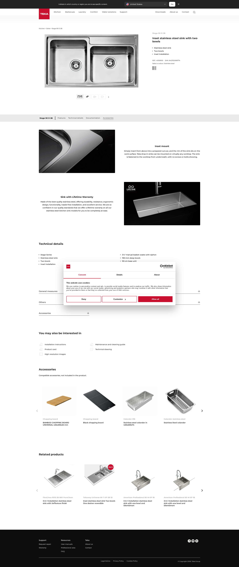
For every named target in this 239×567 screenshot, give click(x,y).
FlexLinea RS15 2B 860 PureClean (58, 497)
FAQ (63, 551)
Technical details (75, 118)
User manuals (67, 544)
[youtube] (193, 540)
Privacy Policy (118, 561)
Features (61, 118)
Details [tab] (120, 275)
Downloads (160, 12)
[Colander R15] (139, 401)
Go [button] (172, 4)
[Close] (178, 4)
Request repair (45, 544)
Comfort (94, 12)
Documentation (93, 118)
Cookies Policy (132, 561)
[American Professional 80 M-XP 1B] (139, 479)
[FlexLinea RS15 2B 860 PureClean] (59, 479)
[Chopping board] (59, 401)
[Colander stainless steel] (180, 401)
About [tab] (157, 275)
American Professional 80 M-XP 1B (139, 497)
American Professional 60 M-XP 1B (179, 497)
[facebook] (189, 540)
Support (123, 12)
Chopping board (50, 419)
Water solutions (109, 12)
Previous (37, 411)
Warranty (42, 548)
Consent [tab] (82, 275)
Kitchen (57, 12)
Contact (185, 12)
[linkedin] (196, 540)
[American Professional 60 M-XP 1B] (180, 479)
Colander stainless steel (174, 419)
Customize (118, 299)
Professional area (68, 548)
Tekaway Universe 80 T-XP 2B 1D (98, 497)
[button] (146, 4)
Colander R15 (129, 419)
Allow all (155, 299)
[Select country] (199, 12)
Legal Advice (105, 561)
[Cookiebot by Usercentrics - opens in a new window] (162, 266)
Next (108, 97)
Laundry (82, 12)
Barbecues (70, 12)
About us (174, 12)
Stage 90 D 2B (46, 118)
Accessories (108, 118)
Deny (84, 299)
